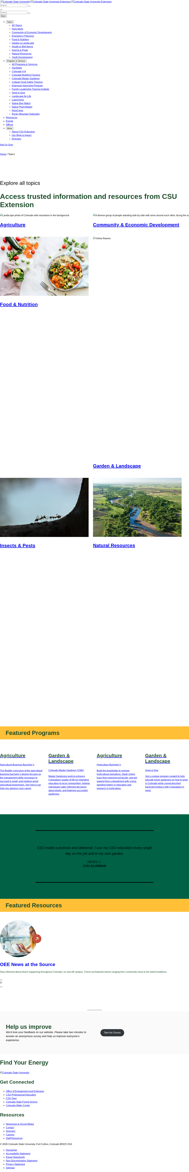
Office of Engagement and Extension (25, 1091)
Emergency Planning (23, 36)
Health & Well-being (22, 46)
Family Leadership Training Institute (30, 89)
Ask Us (4, 144)
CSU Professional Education (21, 1095)
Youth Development (22, 57)
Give (10, 144)
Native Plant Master (22, 107)
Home (3, 154)
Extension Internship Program (27, 85)
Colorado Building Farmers (26, 75)
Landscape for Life (21, 96)
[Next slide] (1, 986)
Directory (16, 139)
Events (9, 121)
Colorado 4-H (19, 71)
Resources (11, 117)
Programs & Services (16, 61)
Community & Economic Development (32, 32)
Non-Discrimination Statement (21, 1160)
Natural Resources (21, 53)
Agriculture (17, 29)
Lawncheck (18, 100)
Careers (10, 1134)
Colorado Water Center (18, 1105)
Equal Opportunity (15, 1157)
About (9, 128)
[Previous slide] (1, 979)
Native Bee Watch (21, 103)
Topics (10, 22)
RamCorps (17, 110)
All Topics (17, 25)
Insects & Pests (20, 50)
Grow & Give (18, 92)
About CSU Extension (23, 131)
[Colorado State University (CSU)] (0, 1)
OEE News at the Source (27, 964)
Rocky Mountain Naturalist (25, 114)
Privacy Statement (15, 1164)
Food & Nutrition (20, 39)
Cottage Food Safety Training (27, 82)
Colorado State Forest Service (22, 1102)
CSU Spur (11, 1098)
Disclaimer (11, 1150)
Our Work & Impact (21, 135)
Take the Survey (112, 1032)
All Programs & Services (24, 64)
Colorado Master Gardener (26, 78)
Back (3, 16)
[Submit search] (29, 6)
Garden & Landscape (23, 43)
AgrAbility (17, 68)
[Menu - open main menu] (1, 9)
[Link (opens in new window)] (14, 1072)
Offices (9, 124)
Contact (10, 1127)
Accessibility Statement (18, 1153)
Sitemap (10, 1168)
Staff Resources (14, 1138)
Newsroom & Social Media (20, 1124)
